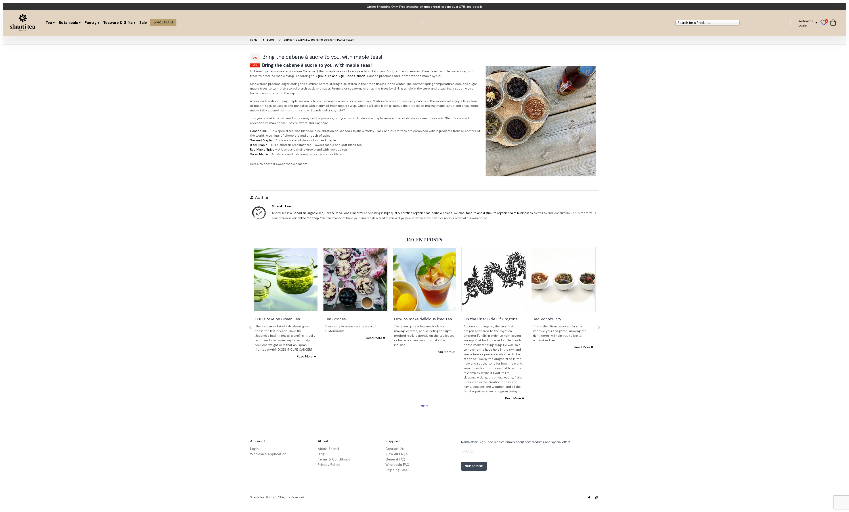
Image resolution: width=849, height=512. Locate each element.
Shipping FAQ (396, 470)
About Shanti (328, 449)
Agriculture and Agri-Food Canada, (341, 76)
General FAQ (395, 459)
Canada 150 (258, 131)
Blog (270, 39)
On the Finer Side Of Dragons (490, 319)
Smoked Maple (261, 140)
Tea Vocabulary (547, 319)
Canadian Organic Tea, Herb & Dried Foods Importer (328, 213)
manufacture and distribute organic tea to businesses (496, 213)
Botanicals (68, 22)
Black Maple (258, 145)
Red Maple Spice (262, 149)
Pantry (90, 22)
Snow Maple (259, 154)
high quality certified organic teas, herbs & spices (418, 213)
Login (254, 449)
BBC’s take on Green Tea (277, 319)
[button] (825, 22)
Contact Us (394, 449)
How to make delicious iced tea (423, 319)
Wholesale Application (268, 454)
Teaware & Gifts (118, 22)
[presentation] (250, 327)
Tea (49, 22)
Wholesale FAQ (397, 464)
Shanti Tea (281, 206)
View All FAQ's (396, 454)
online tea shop (308, 218)
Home (253, 39)
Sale (143, 22)
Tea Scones (335, 319)
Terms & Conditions (334, 459)
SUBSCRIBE (474, 466)
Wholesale (163, 22)
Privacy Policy (329, 464)
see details (474, 7)
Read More (305, 356)
